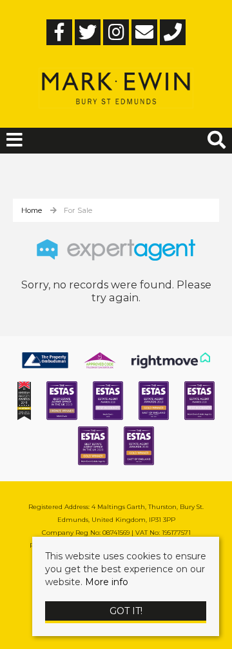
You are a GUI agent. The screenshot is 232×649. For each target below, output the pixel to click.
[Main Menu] (14, 140)
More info (106, 582)
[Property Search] (217, 138)
